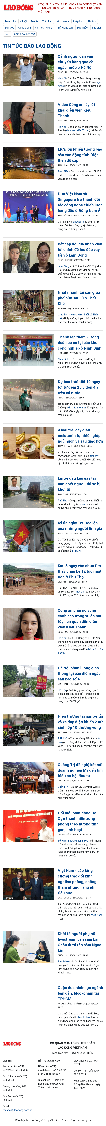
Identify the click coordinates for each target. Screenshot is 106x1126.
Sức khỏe (82, 27)
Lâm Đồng (63, 266)
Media (34, 21)
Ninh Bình (63, 359)
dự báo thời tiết (77, 407)
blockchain (84, 1017)
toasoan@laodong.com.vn (17, 1110)
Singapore (78, 221)
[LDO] (28, 70)
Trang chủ (10, 21)
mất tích (80, 591)
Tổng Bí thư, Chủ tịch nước (73, 840)
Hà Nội (62, 78)
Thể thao (47, 21)
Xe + (7, 34)
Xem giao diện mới (24, 34)
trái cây (94, 455)
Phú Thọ (62, 500)
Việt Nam (96, 915)
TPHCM (76, 550)
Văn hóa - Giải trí (44, 27)
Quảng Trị (63, 786)
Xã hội (23, 21)
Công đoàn (24, 27)
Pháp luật (78, 21)
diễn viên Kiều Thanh (77, 130)
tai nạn (82, 504)
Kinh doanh (62, 21)
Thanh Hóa (64, 961)
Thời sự (92, 21)
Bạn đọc (9, 27)
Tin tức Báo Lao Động (32, 46)
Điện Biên (63, 171)
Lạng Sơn (63, 314)
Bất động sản (65, 27)
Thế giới (96, 27)
